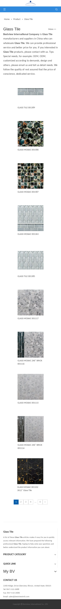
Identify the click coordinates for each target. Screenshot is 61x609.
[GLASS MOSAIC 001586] (31, 134)
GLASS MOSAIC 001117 (28, 318)
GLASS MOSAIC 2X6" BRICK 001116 (30, 362)
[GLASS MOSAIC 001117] (31, 307)
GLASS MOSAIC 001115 (28, 403)
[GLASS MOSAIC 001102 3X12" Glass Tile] (30, 471)
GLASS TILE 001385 (26, 276)
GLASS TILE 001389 (26, 107)
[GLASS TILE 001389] (31, 91)
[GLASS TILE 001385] (31, 260)
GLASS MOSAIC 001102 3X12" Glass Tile (27, 489)
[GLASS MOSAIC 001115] (31, 391)
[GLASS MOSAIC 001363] (31, 218)
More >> (52, 29)
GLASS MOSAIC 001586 (28, 150)
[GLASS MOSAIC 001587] (31, 176)
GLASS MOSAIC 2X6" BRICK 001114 (30, 447)
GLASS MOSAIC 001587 (28, 192)
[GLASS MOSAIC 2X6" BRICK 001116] (31, 345)
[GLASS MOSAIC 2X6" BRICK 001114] (31, 429)
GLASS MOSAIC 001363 (28, 234)
